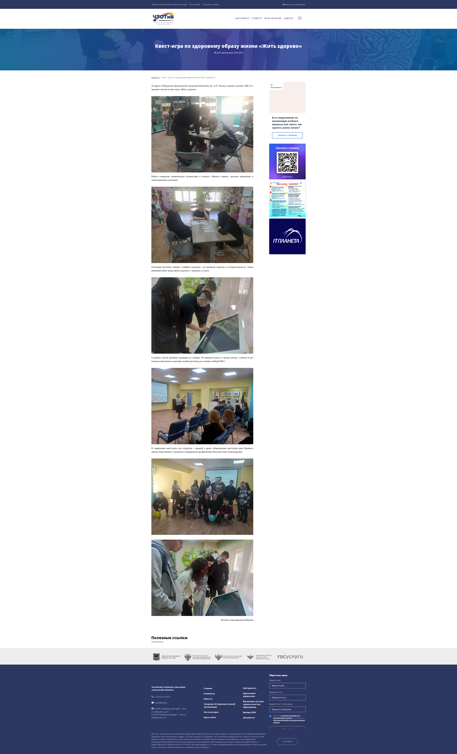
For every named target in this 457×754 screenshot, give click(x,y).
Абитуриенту (242, 18)
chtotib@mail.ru (160, 702)
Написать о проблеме (287, 135)
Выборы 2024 (249, 712)
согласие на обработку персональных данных (286, 717)
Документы (249, 717)
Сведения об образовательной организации (169, 4)
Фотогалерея (195, 4)
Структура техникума (210, 4)
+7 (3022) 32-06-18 (162, 696)
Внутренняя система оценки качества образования (253, 704)
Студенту (257, 18)
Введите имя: (275, 680)
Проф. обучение (272, 18)
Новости (288, 18)
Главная (208, 688)
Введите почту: (275, 692)
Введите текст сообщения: (281, 704)
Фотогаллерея (211, 712)
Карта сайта (210, 717)
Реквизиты (209, 693)
